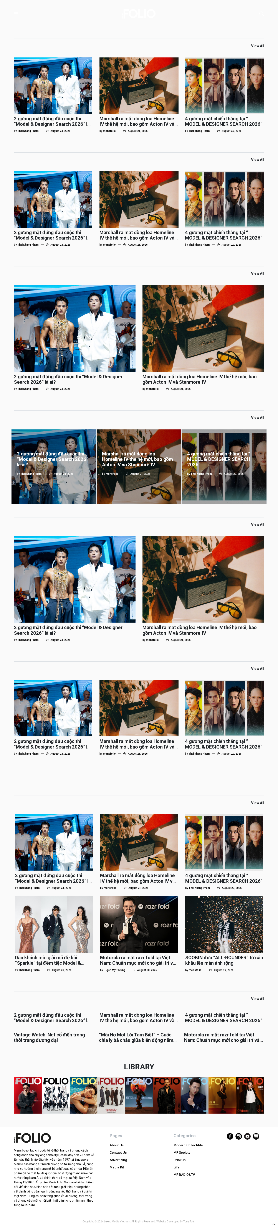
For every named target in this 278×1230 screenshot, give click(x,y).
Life (177, 1167)
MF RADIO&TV (184, 1175)
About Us (117, 1145)
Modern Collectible (188, 1145)
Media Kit (117, 1167)
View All (257, 46)
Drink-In (180, 1160)
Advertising (118, 1160)
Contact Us (118, 1153)
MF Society (182, 1153)
